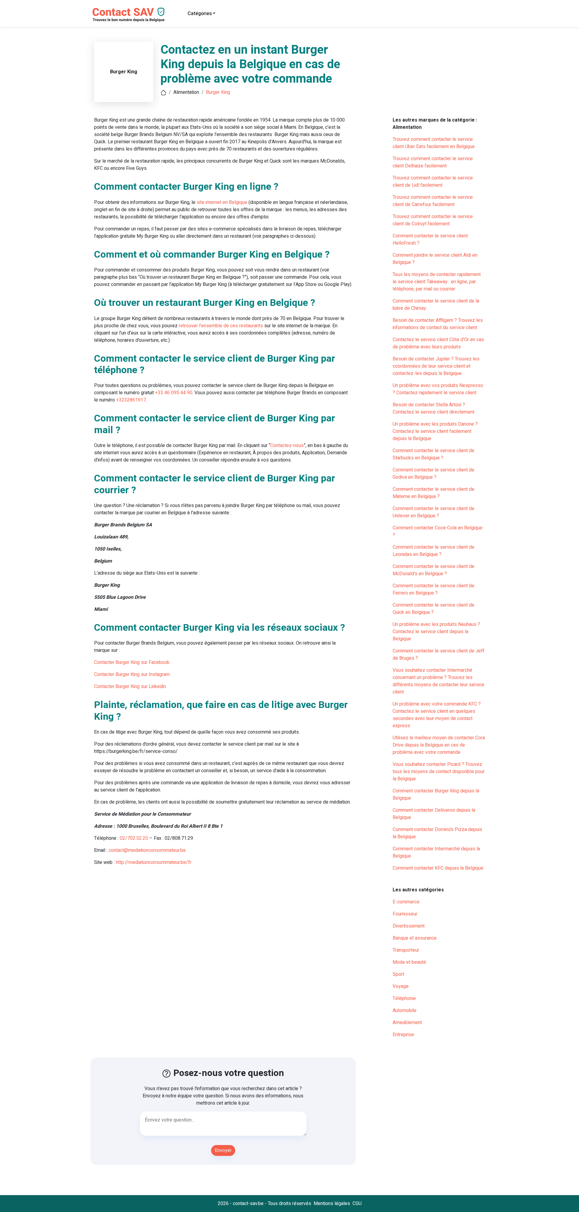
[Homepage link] (128, 14)
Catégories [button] (200, 13)
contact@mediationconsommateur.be (147, 850)
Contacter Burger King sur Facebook (131, 662)
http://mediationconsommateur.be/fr (153, 862)
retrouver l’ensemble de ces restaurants (221, 325)
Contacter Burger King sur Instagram (132, 674)
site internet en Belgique (222, 202)
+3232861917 (131, 400)
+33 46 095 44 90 (173, 392)
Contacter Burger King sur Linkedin (130, 686)
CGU (357, 1203)
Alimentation (186, 92)
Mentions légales (332, 1203)
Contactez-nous (287, 445)
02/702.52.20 (134, 838)
